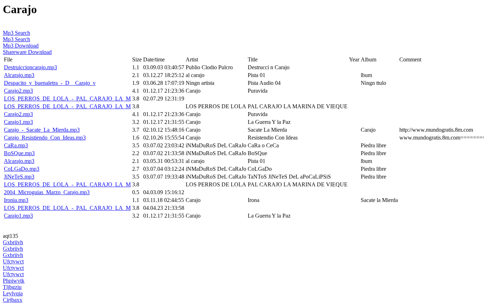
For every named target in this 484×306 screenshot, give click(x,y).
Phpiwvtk (13, 281)
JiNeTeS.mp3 (19, 177)
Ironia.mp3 (16, 200)
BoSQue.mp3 (19, 153)
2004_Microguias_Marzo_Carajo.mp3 (47, 192)
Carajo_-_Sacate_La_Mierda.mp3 (42, 130)
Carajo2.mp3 (18, 91)
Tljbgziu (12, 287)
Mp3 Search (16, 33)
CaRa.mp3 (16, 145)
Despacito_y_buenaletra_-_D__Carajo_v (50, 83)
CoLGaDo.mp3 (21, 169)
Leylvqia (13, 293)
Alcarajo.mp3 (19, 75)
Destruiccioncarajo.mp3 (30, 67)
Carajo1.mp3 (18, 122)
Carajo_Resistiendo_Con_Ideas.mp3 (45, 138)
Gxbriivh (13, 242)
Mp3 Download (21, 46)
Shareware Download (27, 52)
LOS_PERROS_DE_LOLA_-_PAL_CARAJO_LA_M (67, 98)
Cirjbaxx (12, 300)
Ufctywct (13, 261)
